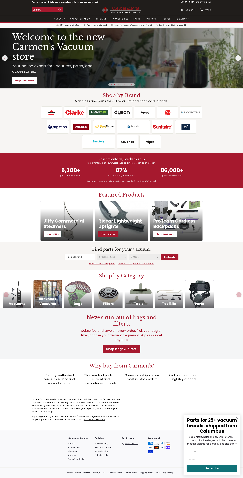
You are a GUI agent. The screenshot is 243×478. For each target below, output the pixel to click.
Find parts (169, 257)
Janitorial (152, 19)
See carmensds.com (94, 419)
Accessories (120, 19)
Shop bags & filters (121, 349)
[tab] (110, 84)
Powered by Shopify (164, 473)
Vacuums (59, 19)
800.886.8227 (187, 2)
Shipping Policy (102, 455)
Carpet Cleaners (80, 19)
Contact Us (74, 447)
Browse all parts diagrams (102, 263)
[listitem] (51, 112)
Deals (167, 19)
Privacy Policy (101, 443)
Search (71, 443)
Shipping (72, 451)
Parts (137, 19)
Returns (72, 455)
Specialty (102, 19)
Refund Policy (101, 451)
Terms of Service (103, 447)
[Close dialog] (237, 418)
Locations (182, 19)
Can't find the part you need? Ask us (136, 263)
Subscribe (212, 468)
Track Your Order (76, 459)
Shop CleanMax (24, 80)
